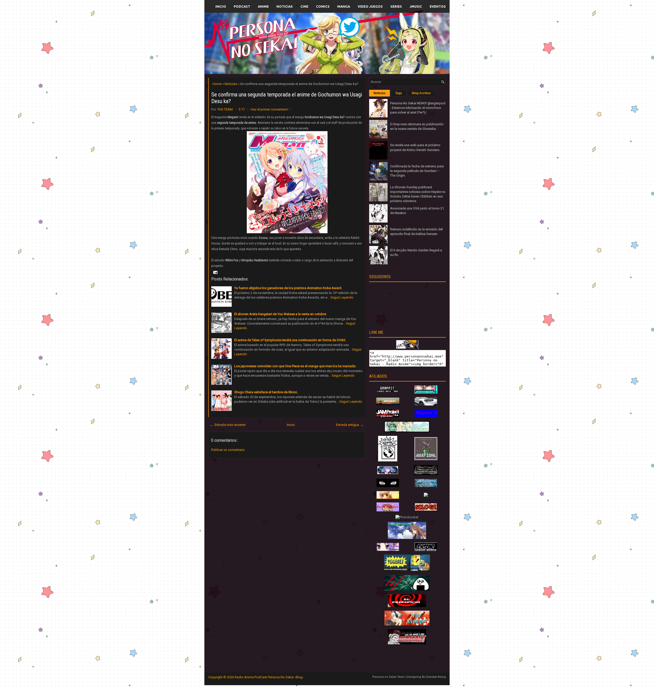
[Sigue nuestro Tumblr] (346, 55)
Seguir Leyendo (341, 297)
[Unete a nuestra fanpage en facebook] (311, 37)
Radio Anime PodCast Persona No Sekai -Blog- (269, 677)
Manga (343, 6)
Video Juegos (370, 6)
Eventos (438, 6)
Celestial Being (436, 677)
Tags (398, 93)
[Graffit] (388, 392)
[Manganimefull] (388, 486)
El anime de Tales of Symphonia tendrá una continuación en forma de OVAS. (290, 340)
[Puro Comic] (387, 460)
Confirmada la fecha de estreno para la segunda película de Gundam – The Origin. (417, 170)
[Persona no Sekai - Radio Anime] (407, 347)
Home (217, 84)
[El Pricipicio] (407, 606)
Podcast (242, 6)
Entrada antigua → (350, 425)
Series (396, 6)
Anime (263, 6)
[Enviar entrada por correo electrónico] (214, 272)
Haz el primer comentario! (269, 109)
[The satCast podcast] (406, 624)
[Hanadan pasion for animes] (425, 392)
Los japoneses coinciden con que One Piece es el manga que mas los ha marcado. (295, 366)
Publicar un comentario (228, 450)
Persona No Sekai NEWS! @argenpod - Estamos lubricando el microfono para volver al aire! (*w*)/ (417, 107)
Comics (323, 6)
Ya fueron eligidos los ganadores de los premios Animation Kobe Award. (288, 288)
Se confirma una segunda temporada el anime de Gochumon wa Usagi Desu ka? (286, 97)
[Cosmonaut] (407, 643)
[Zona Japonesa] (387, 404)
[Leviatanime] (407, 431)
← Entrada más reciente (228, 425)
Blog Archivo (421, 93)
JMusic (416, 6)
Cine (304, 6)
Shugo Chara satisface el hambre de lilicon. (266, 392)
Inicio (220, 6)
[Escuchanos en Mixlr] (384, 46)
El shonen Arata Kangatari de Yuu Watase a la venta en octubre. (280, 314)
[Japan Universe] (426, 486)
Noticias (284, 6)
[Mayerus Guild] (426, 416)
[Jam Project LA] (388, 416)
